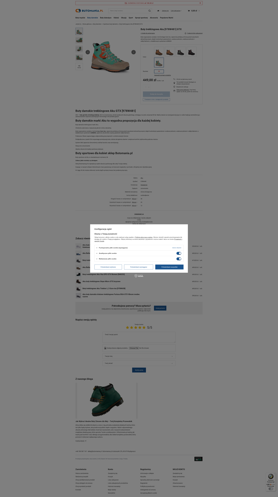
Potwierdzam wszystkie (169, 267)
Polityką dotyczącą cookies (144, 237)
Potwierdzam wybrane (108, 267)
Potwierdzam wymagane (138, 267)
